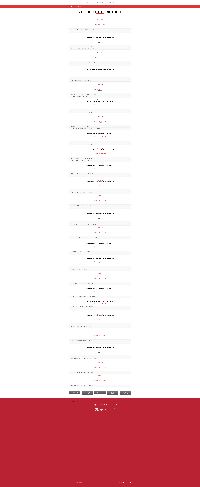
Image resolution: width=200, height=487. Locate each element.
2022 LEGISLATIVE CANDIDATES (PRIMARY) (87, 393)
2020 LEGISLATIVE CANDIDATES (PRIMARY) (113, 393)
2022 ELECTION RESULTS (74, 392)
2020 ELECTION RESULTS (100, 392)
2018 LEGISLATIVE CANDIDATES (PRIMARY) (125, 393)
